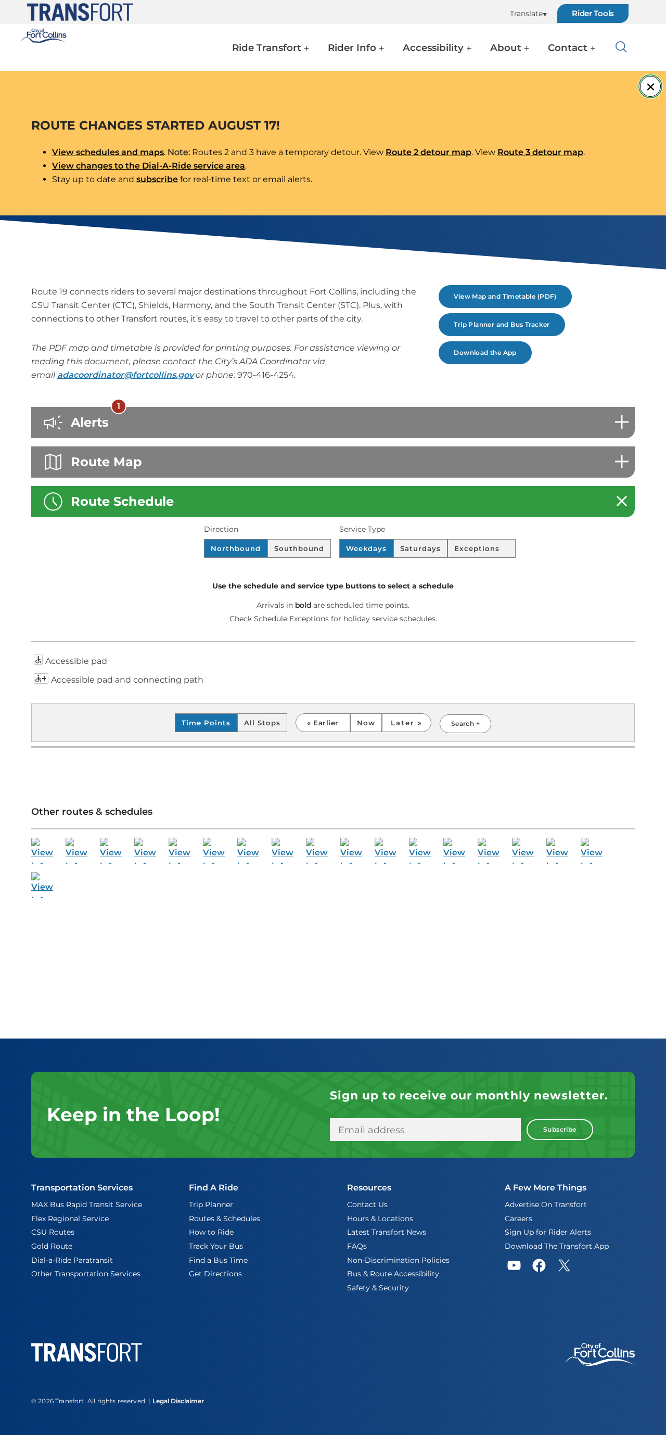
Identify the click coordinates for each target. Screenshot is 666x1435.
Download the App (485, 352)
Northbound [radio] (236, 548)
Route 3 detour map (540, 152)
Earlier (325, 723)
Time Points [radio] (206, 723)
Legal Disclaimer (178, 1401)
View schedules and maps (108, 152)
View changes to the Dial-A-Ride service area (148, 166)
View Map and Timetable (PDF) (505, 296)
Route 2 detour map (428, 152)
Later (404, 723)
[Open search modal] (621, 49)
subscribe (157, 179)
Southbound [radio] (299, 548)
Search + (465, 723)
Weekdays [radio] (366, 548)
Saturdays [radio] (420, 548)
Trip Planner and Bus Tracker (501, 324)
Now (366, 723)
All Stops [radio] (262, 723)
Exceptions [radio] (478, 548)
